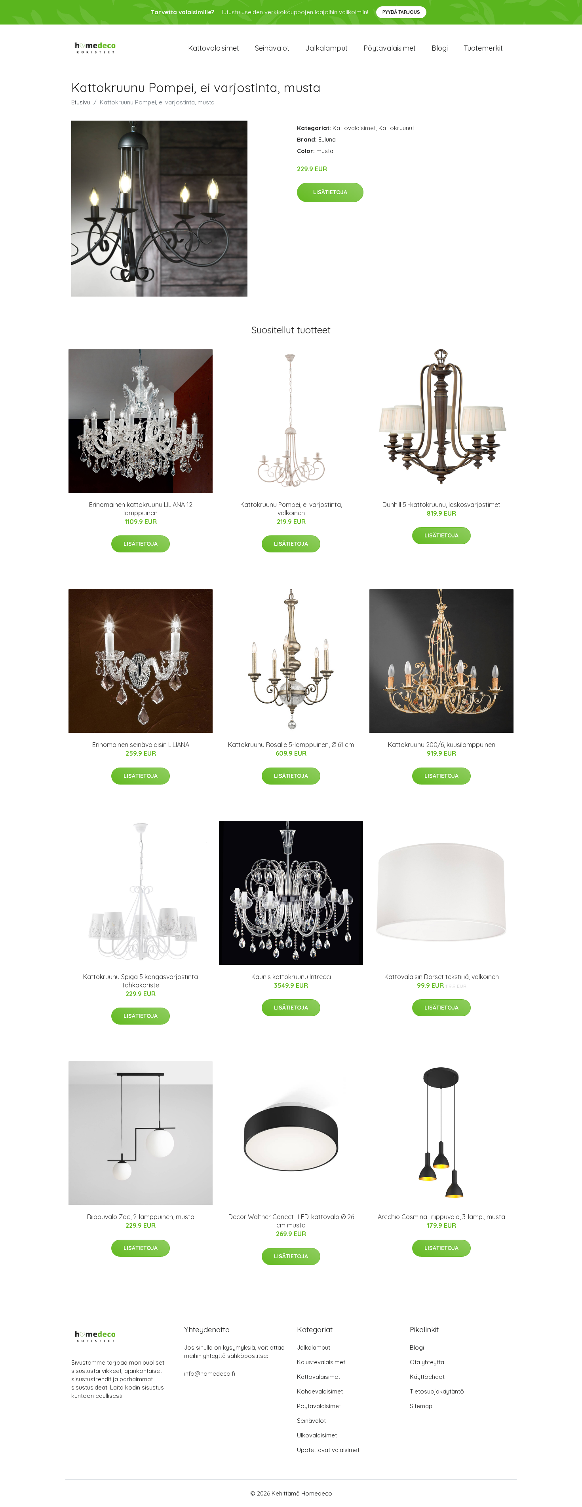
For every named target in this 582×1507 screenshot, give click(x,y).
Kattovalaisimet (213, 48)
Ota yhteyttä (427, 1362)
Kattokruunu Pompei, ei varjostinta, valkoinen (291, 509)
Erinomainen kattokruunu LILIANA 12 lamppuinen (140, 509)
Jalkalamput (326, 48)
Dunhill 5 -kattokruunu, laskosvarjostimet (441, 505)
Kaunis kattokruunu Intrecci (291, 977)
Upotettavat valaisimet (328, 1450)
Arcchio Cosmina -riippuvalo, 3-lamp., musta (441, 1217)
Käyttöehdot (427, 1376)
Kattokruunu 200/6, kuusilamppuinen (441, 745)
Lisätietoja (330, 192)
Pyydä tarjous (401, 12)
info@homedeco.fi (209, 1373)
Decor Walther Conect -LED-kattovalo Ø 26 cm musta (291, 1221)
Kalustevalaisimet (321, 1362)
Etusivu (80, 102)
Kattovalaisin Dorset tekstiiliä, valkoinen (441, 977)
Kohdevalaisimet (320, 1391)
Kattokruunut (396, 128)
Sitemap (421, 1406)
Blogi (440, 48)
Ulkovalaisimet (317, 1435)
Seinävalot (272, 48)
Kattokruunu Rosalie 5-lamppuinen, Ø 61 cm (291, 745)
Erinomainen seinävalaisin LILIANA (140, 745)
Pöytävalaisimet (389, 48)
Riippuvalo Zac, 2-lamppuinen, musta (140, 1217)
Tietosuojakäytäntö (437, 1391)
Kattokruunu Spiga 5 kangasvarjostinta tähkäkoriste (140, 981)
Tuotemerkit (483, 48)
